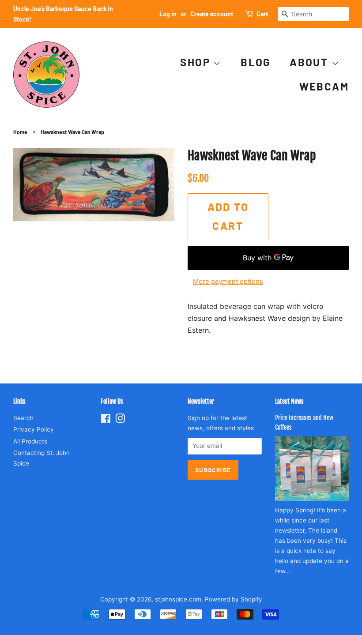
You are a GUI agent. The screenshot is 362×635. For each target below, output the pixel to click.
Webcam (324, 86)
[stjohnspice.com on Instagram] (120, 420)
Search (23, 417)
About (310, 62)
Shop (196, 62)
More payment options (228, 281)
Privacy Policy (33, 429)
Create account (211, 14)
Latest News (289, 401)
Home (20, 132)
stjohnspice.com (178, 599)
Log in (168, 14)
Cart (262, 14)
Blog (256, 62)
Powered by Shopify (233, 599)
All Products (30, 441)
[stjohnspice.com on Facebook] (106, 420)
